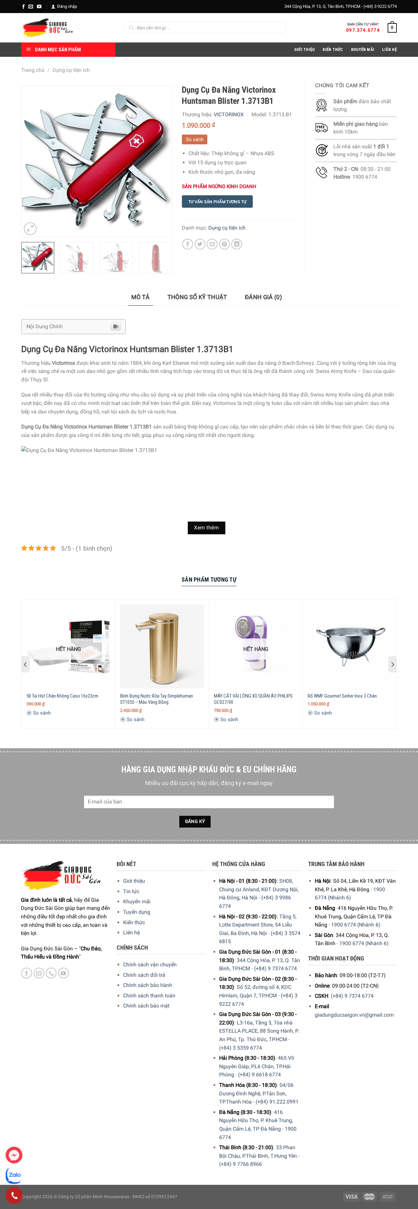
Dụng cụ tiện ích (71, 70)
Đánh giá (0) (263, 297)
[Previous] (33, 162)
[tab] (140, 297)
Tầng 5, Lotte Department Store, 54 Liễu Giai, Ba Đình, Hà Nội (258, 924)
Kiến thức (333, 49)
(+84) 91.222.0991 (277, 1102)
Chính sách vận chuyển (150, 964)
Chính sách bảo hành (147, 985)
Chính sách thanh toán (149, 995)
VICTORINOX (229, 114)
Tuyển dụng (136, 912)
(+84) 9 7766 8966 (240, 1164)
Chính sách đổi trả (144, 975)
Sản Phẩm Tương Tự (209, 579)
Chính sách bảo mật (146, 1006)
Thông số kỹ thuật (197, 297)
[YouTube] (39, 6)
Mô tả (140, 297)
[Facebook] (23, 6)
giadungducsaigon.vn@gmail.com (354, 1015)
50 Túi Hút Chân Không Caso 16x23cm (62, 696)
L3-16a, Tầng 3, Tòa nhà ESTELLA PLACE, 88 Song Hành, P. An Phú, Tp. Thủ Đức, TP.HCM (259, 1031)
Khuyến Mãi (363, 49)
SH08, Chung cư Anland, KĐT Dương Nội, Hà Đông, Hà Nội (258, 889)
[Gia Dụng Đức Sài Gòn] (47, 28)
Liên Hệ (389, 49)
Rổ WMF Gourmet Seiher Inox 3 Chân (342, 696)
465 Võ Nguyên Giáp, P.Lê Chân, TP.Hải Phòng (256, 1066)
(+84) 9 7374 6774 (275, 968)
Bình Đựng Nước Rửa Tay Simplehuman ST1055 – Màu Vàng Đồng (156, 699)
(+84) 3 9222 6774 (380, 6)
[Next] (160, 162)
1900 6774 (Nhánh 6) (355, 925)
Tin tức (131, 891)
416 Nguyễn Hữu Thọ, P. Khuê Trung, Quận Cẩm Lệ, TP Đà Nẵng (256, 1120)
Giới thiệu (134, 881)
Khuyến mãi (137, 901)
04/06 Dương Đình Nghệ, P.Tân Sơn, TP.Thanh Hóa (256, 1093)
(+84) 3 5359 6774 (240, 1048)
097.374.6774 (363, 30)
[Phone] (14, 1195)
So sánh (194, 139)
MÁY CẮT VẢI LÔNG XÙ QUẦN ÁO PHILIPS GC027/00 (253, 699)
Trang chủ (32, 70)
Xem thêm (206, 528)
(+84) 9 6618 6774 (259, 1075)
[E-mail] (30, 6)
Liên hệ (131, 932)
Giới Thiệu (304, 49)
